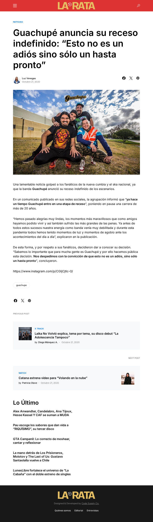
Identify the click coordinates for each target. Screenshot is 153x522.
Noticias (18, 22)
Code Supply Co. (90, 503)
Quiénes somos (63, 510)
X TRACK (39, 328)
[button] (15, 5)
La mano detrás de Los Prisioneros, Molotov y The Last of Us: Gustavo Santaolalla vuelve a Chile (38, 456)
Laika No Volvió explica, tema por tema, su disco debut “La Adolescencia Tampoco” (76, 335)
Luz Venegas (29, 78)
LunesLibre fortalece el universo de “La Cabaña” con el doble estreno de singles (42, 472)
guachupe (21, 285)
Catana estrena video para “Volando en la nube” (53, 378)
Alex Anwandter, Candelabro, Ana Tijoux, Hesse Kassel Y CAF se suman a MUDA (42, 413)
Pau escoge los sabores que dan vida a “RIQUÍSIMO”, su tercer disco (40, 427)
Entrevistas (93, 510)
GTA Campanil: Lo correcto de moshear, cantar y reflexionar (41, 441)
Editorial (78, 510)
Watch (22, 373)
